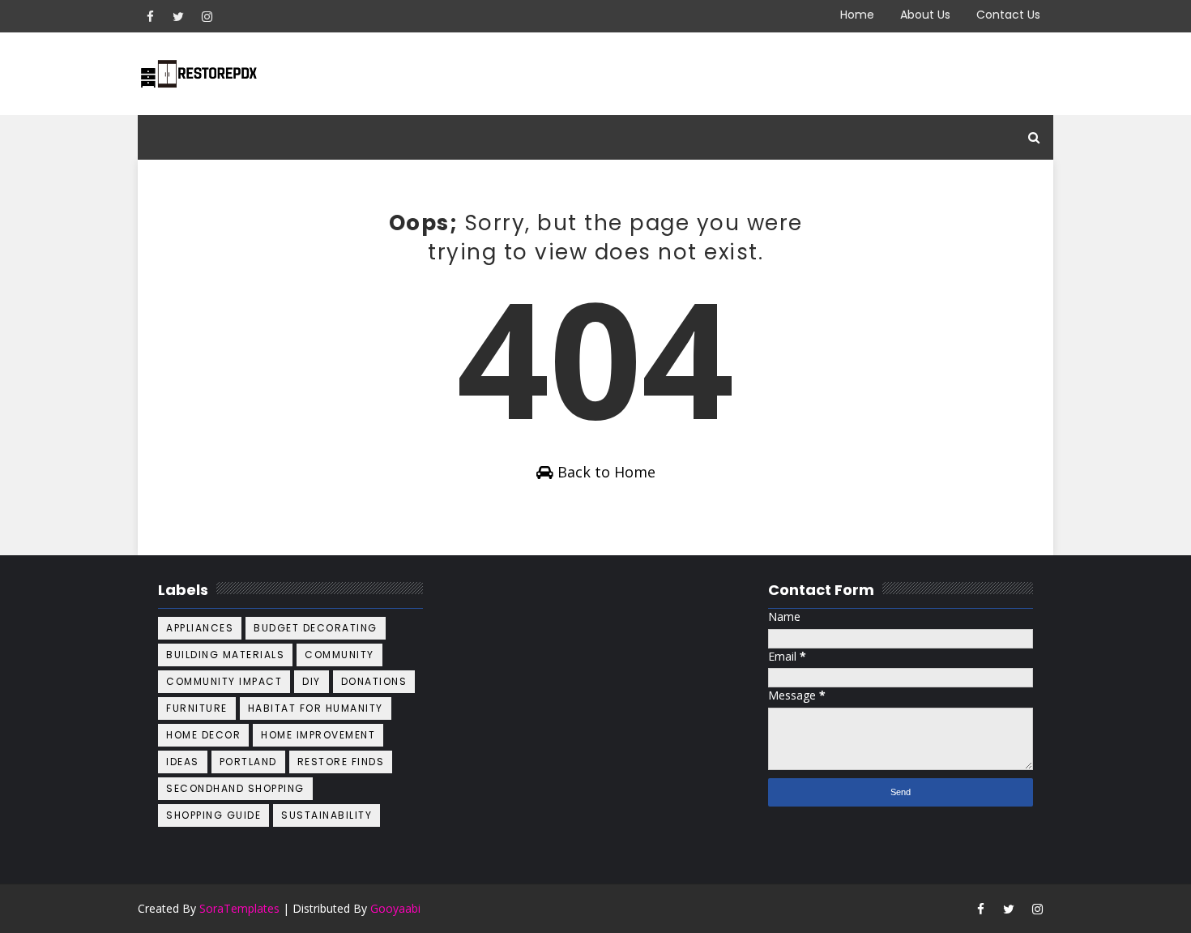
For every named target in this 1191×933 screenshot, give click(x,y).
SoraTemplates (239, 908)
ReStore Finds (341, 761)
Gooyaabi (395, 908)
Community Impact (224, 681)
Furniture (197, 708)
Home (857, 14)
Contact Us (1008, 14)
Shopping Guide (213, 815)
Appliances (199, 628)
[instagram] (206, 16)
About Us (925, 14)
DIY (311, 681)
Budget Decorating (316, 628)
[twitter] (178, 16)
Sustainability (326, 815)
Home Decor (203, 735)
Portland (248, 761)
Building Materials (225, 654)
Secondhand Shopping (235, 788)
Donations (374, 681)
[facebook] (150, 16)
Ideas (182, 761)
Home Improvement (318, 735)
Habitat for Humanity (315, 708)
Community (339, 654)
